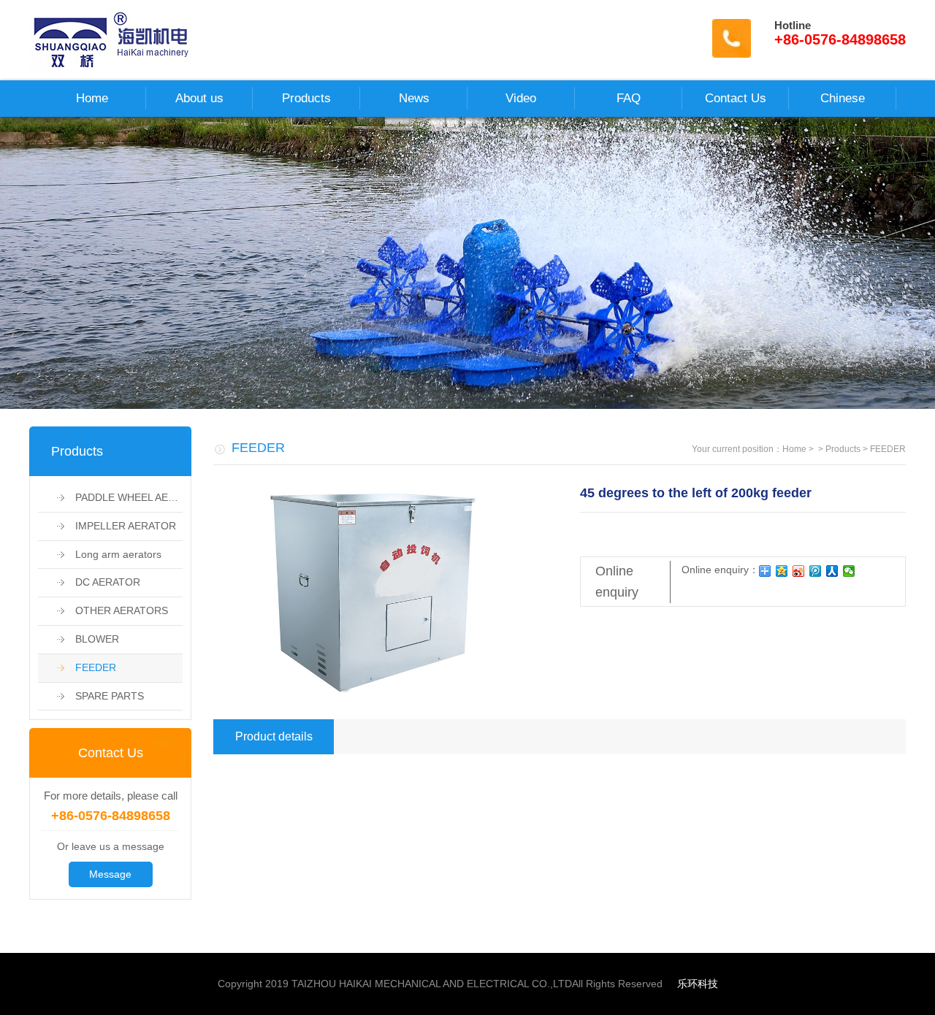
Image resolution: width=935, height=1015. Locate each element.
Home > (799, 449)
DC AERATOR (98, 582)
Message (110, 874)
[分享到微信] (849, 571)
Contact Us (735, 98)
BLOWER (88, 639)
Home (92, 98)
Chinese (842, 98)
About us (199, 98)
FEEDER (86, 667)
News (414, 98)
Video (520, 98)
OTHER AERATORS (112, 610)
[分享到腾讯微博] (815, 571)
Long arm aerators (109, 554)
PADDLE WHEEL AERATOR (120, 497)
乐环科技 (697, 983)
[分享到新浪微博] (799, 571)
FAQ (629, 98)
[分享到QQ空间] (782, 571)
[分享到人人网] (832, 571)
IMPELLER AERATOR (116, 526)
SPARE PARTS (100, 696)
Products (306, 98)
